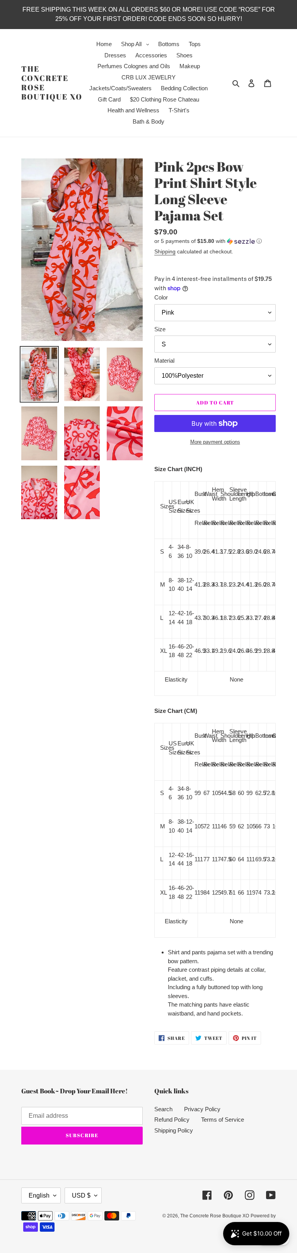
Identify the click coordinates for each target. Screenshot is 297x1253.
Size (160, 329)
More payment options (215, 442)
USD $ (81, 1195)
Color (161, 297)
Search (163, 1109)
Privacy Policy (202, 1109)
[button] (208, 241)
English (39, 1195)
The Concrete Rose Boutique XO (51, 83)
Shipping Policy (173, 1130)
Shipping (165, 251)
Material (164, 360)
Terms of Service (222, 1119)
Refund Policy (171, 1119)
